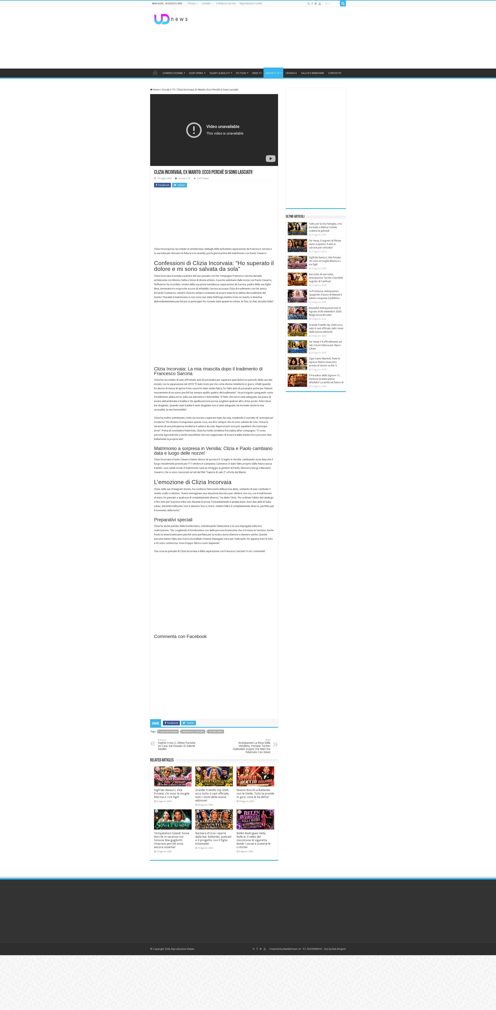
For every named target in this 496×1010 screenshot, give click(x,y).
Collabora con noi (226, 3)
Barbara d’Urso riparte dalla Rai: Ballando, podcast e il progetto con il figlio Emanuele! (213, 838)
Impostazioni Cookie (250, 3)
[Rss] (308, 3)
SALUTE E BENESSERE (312, 73)
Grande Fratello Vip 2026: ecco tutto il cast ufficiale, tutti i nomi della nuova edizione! (212, 795)
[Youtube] (319, 3)
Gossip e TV (168, 89)
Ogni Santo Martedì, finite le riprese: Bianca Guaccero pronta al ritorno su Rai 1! (324, 362)
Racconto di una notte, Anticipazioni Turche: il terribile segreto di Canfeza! (326, 278)
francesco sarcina (193, 731)
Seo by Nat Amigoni (335, 948)
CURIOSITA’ (334, 73)
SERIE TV (257, 73)
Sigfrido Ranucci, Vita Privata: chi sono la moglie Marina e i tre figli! (171, 793)
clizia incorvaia (168, 731)
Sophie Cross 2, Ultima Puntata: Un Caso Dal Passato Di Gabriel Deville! (177, 745)
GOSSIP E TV (272, 73)
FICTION (241, 73)
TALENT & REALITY (219, 73)
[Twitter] (315, 3)
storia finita (216, 731)
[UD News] (171, 18)
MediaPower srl (292, 948)
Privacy (192, 3)
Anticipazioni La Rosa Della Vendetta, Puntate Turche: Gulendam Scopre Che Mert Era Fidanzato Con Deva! (251, 746)
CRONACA (291, 73)
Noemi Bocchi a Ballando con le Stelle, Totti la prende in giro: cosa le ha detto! (255, 793)
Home (156, 89)
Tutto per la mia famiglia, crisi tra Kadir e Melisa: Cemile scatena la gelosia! (325, 227)
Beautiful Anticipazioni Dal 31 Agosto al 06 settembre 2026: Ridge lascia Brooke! (325, 311)
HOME (155, 73)
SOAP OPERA (196, 73)
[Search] (343, 3)
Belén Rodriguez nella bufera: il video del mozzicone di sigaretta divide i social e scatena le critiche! (253, 840)
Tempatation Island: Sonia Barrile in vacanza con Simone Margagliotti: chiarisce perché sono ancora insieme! (171, 840)
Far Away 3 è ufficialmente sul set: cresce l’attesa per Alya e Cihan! (325, 345)
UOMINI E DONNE (173, 73)
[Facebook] (312, 3)
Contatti (206, 3)
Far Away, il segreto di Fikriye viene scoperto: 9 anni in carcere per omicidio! (325, 244)
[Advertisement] (272, 37)
